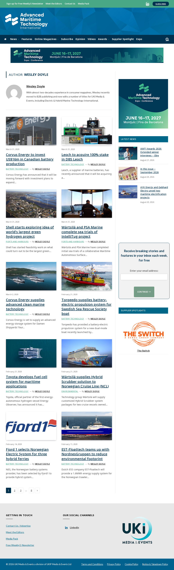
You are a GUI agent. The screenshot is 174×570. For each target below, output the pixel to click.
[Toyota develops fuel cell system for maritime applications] (31, 353)
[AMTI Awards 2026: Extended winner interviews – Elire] (128, 153)
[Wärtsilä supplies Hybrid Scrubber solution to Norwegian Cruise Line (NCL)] (87, 353)
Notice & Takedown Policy (155, 564)
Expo (139, 39)
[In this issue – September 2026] (128, 173)
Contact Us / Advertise (18, 525)
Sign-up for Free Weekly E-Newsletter (24, 3)
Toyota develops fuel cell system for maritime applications (26, 381)
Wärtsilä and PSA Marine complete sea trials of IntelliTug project (82, 232)
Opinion (80, 39)
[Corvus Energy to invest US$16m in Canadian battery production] (31, 131)
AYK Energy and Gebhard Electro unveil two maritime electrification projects (154, 192)
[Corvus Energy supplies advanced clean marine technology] (31, 276)
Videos (92, 39)
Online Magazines (45, 39)
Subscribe (160, 4)
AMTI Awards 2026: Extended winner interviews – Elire (151, 152)
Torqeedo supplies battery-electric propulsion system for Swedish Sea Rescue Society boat (86, 306)
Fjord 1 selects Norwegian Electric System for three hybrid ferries (27, 454)
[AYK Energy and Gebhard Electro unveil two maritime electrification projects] (128, 191)
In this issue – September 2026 (149, 170)
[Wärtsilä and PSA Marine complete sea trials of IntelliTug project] (87, 203)
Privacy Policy (114, 564)
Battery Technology (17, 169)
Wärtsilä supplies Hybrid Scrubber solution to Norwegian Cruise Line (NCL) (85, 381)
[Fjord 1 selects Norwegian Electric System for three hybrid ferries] (31, 426)
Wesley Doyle (35, 86)
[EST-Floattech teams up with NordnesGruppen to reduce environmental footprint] (87, 426)
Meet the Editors (54, 3)
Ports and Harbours (17, 241)
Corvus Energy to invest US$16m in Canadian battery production (30, 159)
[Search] (167, 39)
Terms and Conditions (92, 564)
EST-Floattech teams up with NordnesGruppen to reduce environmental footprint (85, 454)
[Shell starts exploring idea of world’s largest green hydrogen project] (31, 203)
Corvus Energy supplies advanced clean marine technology (25, 304)
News (13, 39)
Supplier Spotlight (123, 39)
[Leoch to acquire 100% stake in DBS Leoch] (87, 131)
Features (27, 39)
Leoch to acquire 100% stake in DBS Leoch (85, 156)
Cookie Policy (131, 564)
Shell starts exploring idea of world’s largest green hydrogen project (30, 232)
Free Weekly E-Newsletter (20, 545)
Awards (102, 39)
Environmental (70, 391)
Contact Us (70, 3)
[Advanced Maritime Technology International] (26, 21)
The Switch (143, 350)
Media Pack (83, 3)
